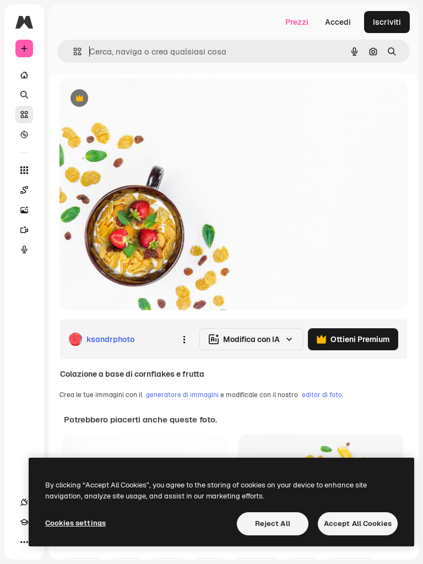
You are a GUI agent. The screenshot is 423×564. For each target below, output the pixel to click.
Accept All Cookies (358, 523)
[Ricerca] (24, 95)
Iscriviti (387, 22)
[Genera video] (24, 229)
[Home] (24, 75)
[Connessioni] (24, 502)
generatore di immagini (182, 395)
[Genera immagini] (24, 210)
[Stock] (24, 114)
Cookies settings (75, 523)
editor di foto (322, 395)
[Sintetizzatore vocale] (24, 249)
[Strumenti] (24, 170)
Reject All (272, 523)
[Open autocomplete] (73, 51)
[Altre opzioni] (184, 339)
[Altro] (24, 542)
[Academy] (24, 522)
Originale (132, 99)
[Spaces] (24, 190)
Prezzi (296, 22)
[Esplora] (24, 134)
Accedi (338, 22)
